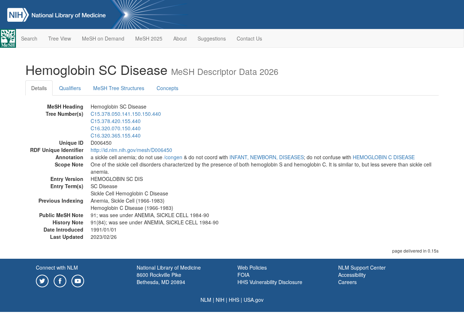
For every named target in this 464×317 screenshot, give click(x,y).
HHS (234, 299)
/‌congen (173, 157)
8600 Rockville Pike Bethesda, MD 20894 (161, 278)
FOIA (243, 274)
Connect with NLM (57, 267)
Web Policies (252, 267)
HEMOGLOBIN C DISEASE (384, 157)
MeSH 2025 (148, 38)
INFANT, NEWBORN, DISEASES (266, 157)
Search (29, 38)
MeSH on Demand (103, 38)
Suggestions (212, 38)
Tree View (59, 38)
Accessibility (352, 274)
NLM (205, 299)
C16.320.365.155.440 (116, 135)
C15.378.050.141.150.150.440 (126, 113)
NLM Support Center (362, 267)
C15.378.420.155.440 (116, 120)
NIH (220, 299)
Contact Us (249, 38)
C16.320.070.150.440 (116, 128)
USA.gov (254, 299)
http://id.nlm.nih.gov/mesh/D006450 (131, 149)
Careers (347, 282)
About (180, 38)
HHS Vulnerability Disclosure (269, 282)
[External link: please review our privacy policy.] (42, 280)
